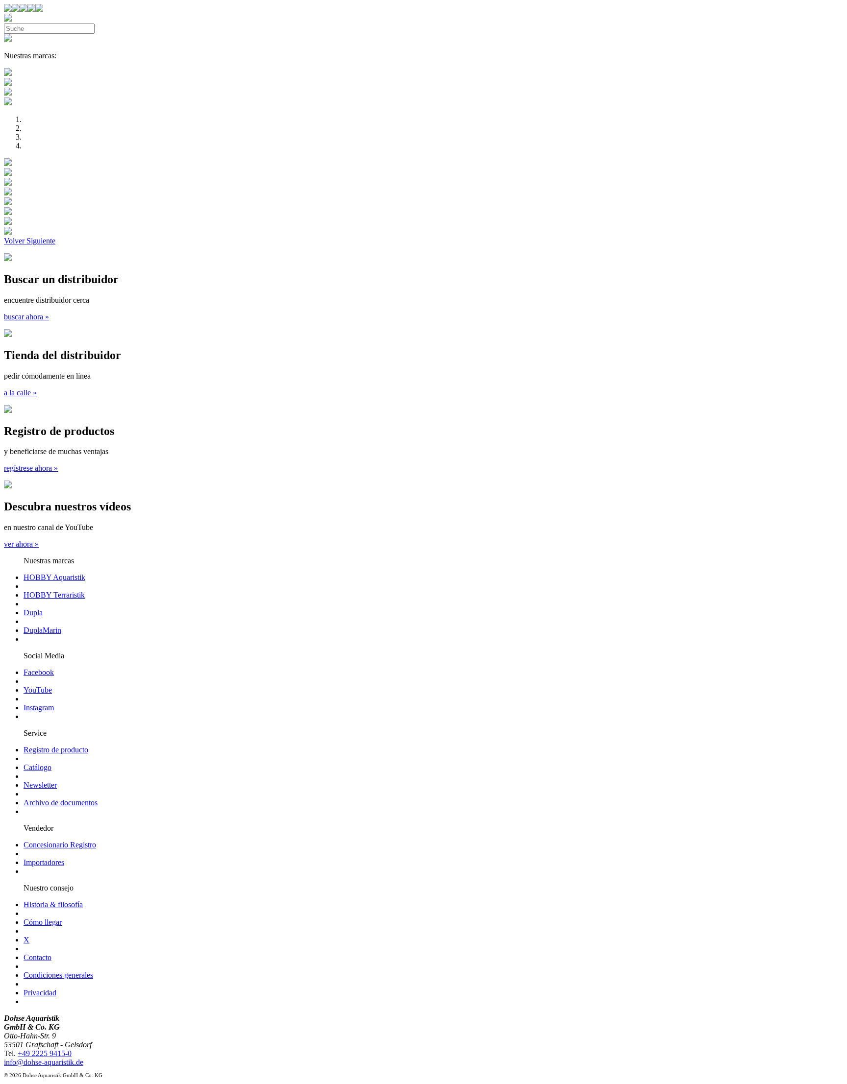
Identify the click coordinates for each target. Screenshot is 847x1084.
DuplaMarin (42, 630)
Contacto (37, 957)
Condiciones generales (58, 975)
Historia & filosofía (53, 904)
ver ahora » (21, 544)
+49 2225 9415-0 (45, 1053)
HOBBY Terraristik (54, 595)
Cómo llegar (43, 922)
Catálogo (37, 767)
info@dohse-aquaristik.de (43, 1062)
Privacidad (40, 992)
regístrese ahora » (31, 468)
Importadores (44, 862)
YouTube (38, 690)
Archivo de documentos (61, 802)
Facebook (39, 672)
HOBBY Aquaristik (54, 577)
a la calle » (20, 392)
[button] (15, 241)
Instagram (39, 707)
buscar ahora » (26, 317)
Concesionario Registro (60, 845)
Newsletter (40, 785)
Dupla (33, 612)
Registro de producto (56, 750)
